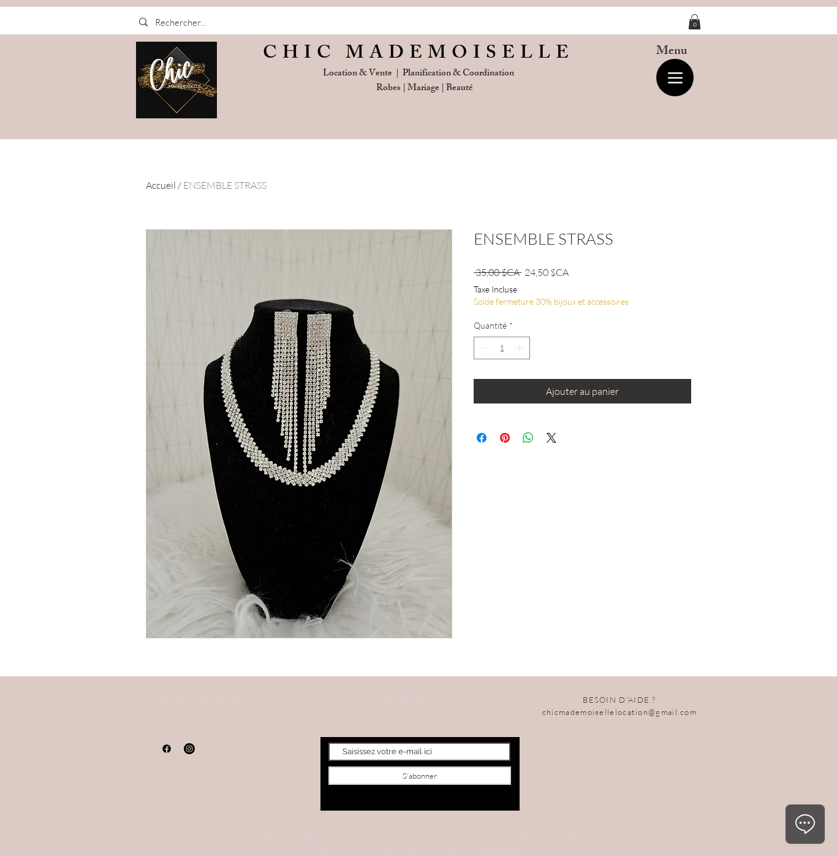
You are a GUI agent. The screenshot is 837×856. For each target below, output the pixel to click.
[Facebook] (166, 748)
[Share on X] (551, 437)
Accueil (161, 185)
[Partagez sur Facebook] (481, 437)
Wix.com (499, 851)
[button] (694, 21)
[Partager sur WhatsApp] (528, 437)
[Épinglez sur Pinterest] (505, 437)
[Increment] (520, 348)
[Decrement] (483, 348)
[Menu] (675, 77)
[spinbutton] (502, 348)
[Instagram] (189, 748)
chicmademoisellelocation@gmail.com (619, 712)
